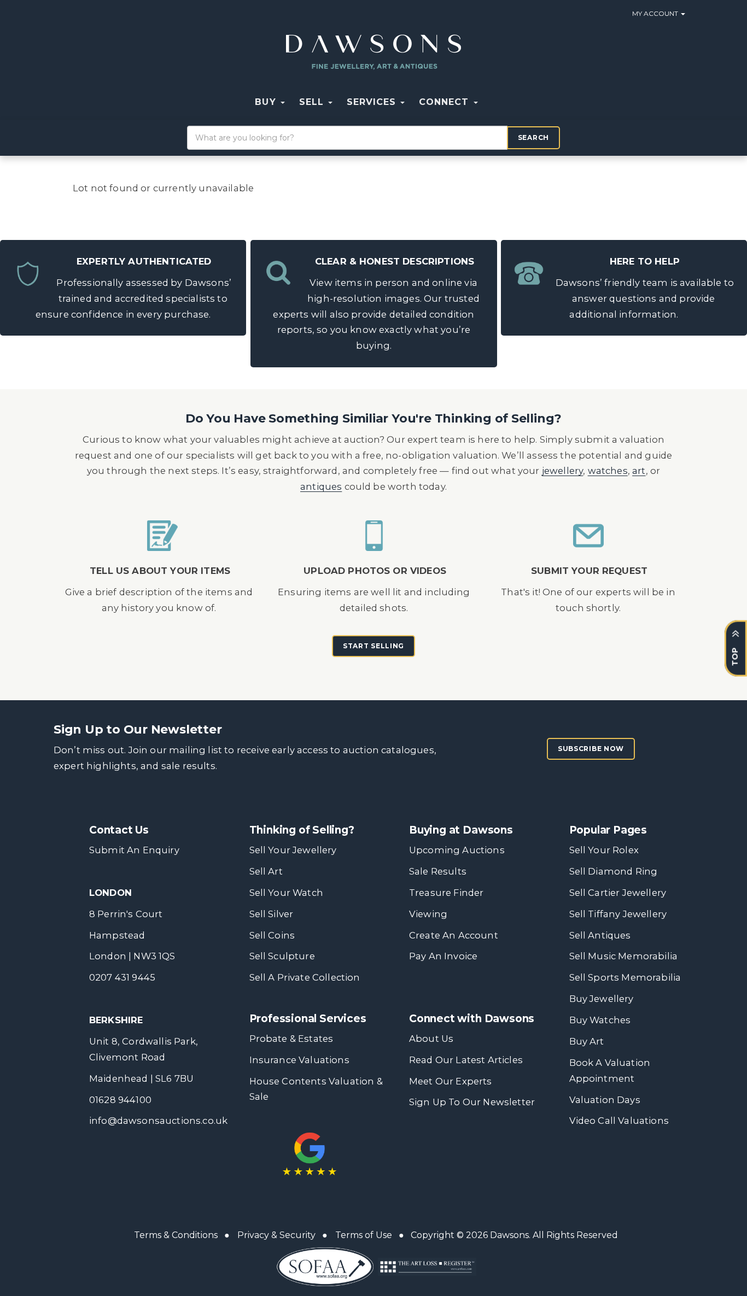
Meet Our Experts (450, 1081)
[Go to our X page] (442, 1144)
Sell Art (266, 871)
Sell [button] (313, 102)
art (639, 470)
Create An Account (453, 935)
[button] (492, 102)
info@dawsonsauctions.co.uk (158, 1120)
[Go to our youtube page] (487, 1144)
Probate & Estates (291, 1038)
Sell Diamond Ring (613, 871)
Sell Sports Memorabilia (625, 977)
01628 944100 (120, 1099)
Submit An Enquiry (134, 850)
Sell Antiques (600, 935)
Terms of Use (363, 1235)
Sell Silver (271, 913)
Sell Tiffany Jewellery (618, 913)
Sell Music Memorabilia (623, 956)
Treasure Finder (446, 892)
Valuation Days (604, 1099)
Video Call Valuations (619, 1120)
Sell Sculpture (282, 956)
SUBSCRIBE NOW (591, 748)
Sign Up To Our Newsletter (472, 1101)
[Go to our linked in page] (464, 1144)
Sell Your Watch (286, 892)
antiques (321, 486)
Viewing (428, 913)
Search (533, 137)
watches (608, 470)
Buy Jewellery (601, 998)
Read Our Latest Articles (466, 1059)
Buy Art (586, 1041)
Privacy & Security (276, 1235)
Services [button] (373, 102)
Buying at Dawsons (461, 830)
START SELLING (373, 646)
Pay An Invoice (443, 956)
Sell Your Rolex (604, 850)
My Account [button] (656, 13)
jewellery (562, 470)
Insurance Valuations (299, 1059)
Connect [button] (445, 102)
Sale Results (437, 871)
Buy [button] (267, 102)
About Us (431, 1038)
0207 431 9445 (122, 977)
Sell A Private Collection (304, 977)
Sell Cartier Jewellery (618, 892)
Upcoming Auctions (457, 850)
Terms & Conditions (176, 1235)
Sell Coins (272, 935)
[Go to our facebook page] (419, 1144)
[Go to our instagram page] (510, 1144)
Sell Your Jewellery (293, 850)
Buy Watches (600, 1019)
